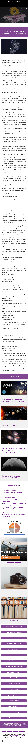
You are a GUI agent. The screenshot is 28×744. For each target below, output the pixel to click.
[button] (1, 8)
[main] (14, 32)
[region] (14, 3)
